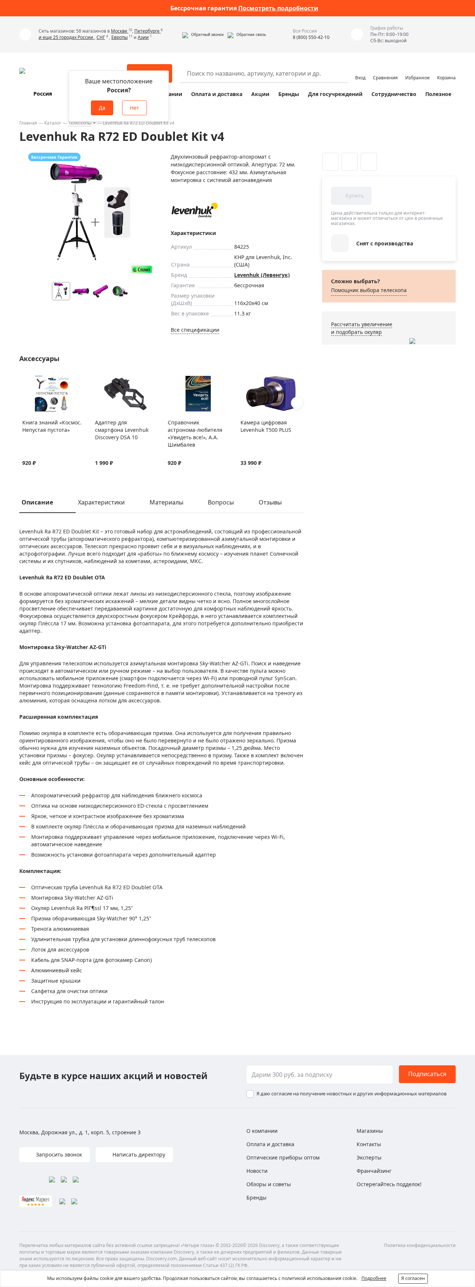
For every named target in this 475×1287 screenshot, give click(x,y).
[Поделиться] (369, 162)
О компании (262, 1130)
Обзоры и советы (268, 1184)
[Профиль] (360, 70)
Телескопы (79, 123)
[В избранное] (26, 380)
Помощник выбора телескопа (369, 290)
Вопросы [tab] (221, 502)
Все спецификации (195, 329)
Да (102, 107)
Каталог (52, 123)
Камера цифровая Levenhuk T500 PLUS (265, 426)
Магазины (370, 1130)
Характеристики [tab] (101, 502)
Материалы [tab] (166, 502)
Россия (42, 93)
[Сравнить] (35, 380)
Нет (134, 107)
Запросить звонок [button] (58, 1154)
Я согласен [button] (413, 1278)
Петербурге (147, 31)
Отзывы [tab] (270, 502)
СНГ (100, 37)
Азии (143, 37)
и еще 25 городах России (66, 37)
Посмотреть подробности (278, 8)
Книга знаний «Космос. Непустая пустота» (52, 426)
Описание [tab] (37, 502)
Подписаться (427, 1074)
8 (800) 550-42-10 (311, 37)
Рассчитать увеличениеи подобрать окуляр (361, 328)
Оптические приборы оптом (283, 1157)
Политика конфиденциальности (420, 1245)
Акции (260, 93)
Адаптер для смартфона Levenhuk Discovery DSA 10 (121, 430)
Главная (28, 123)
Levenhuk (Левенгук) (262, 274)
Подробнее (373, 1278)
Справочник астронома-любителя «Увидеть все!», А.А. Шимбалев (195, 433)
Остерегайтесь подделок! (389, 1184)
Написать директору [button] (138, 1154)
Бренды (288, 93)
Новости (257, 1170)
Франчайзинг (374, 1170)
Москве (119, 31)
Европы (119, 37)
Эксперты (369, 1157)
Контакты (369, 1144)
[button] (203, 34)
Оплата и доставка (216, 93)
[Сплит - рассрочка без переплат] (142, 269)
